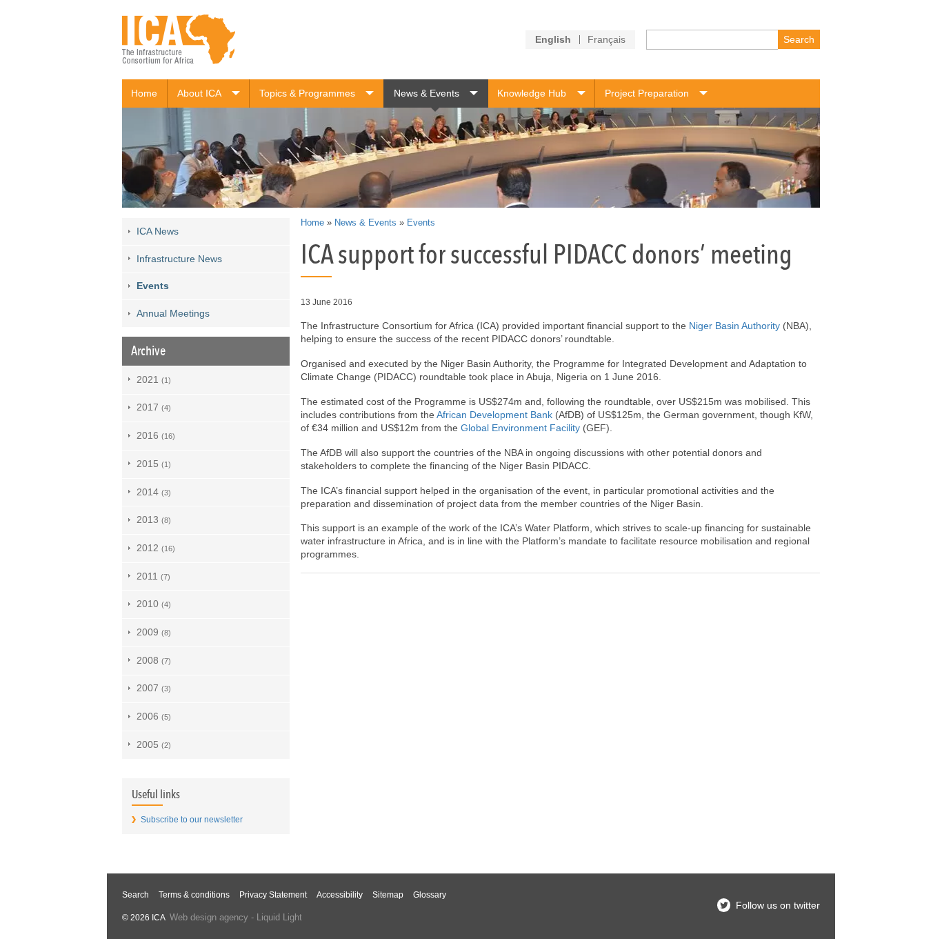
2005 (154, 744)
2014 (154, 491)
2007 (154, 687)
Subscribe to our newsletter (192, 819)
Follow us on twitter (778, 905)
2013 (154, 519)
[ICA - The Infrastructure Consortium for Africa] (179, 39)
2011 (153, 576)
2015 (154, 463)
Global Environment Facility (520, 427)
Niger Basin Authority (734, 325)
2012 (156, 547)
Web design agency (209, 917)
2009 (154, 631)
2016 (156, 435)
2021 (154, 379)
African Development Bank (494, 414)
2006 (154, 716)
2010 (154, 603)
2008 (154, 660)
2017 (154, 407)
